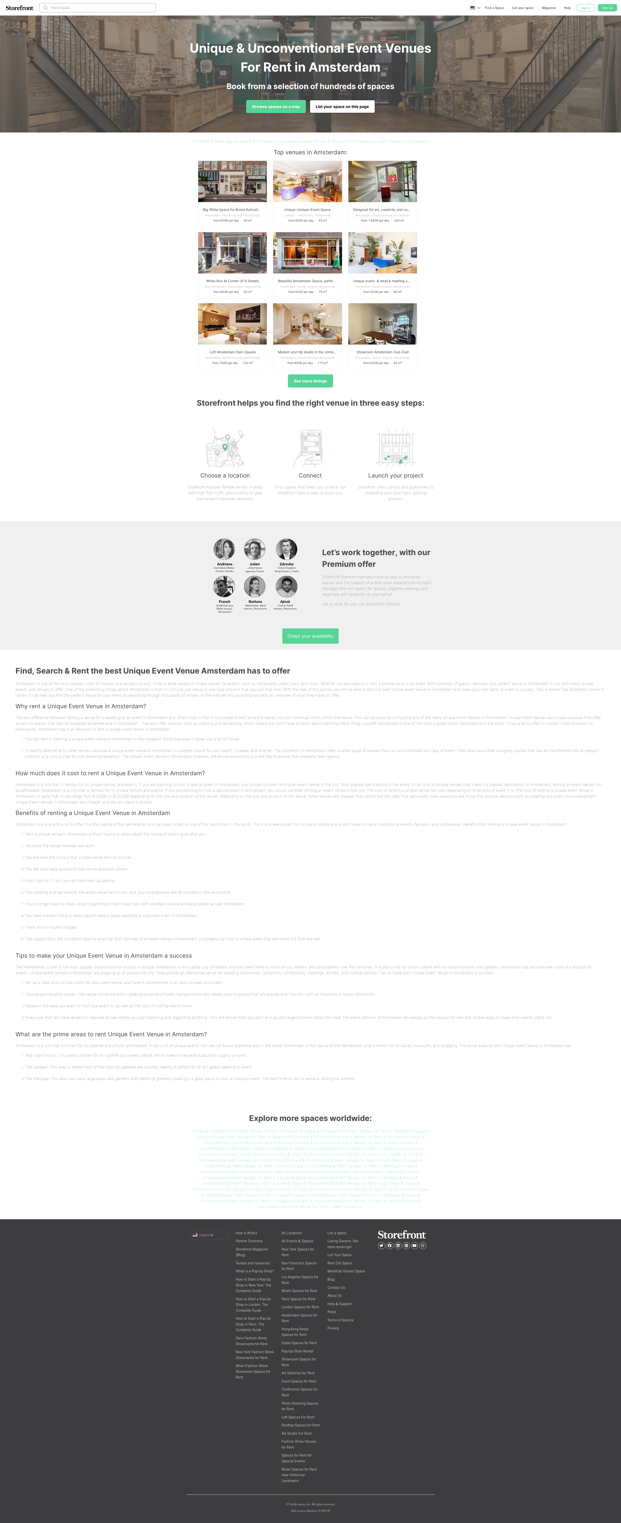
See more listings (310, 381)
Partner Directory (249, 1241)
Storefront (201, 141)
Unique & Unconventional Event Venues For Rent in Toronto (348, 1200)
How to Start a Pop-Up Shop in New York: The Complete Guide (253, 1285)
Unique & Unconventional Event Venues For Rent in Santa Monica (354, 1189)
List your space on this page (342, 106)
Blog (331, 1279)
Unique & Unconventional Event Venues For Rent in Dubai (347, 1142)
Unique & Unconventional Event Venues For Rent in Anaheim (245, 1130)
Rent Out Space (339, 1263)
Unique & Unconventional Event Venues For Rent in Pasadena (344, 1177)
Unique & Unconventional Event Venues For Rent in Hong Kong (347, 1148)
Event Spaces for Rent (299, 1381)
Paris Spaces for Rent (298, 1299)
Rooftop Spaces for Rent (301, 1425)
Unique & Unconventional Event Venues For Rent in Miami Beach (345, 1160)
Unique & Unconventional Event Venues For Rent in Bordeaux (350, 1136)
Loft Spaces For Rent (298, 1417)
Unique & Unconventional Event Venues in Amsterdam (379, 141)
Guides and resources (253, 1263)
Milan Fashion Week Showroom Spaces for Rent (253, 1371)
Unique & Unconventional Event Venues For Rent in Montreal (344, 1165)
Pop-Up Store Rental (297, 1351)
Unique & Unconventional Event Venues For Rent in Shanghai (346, 1195)
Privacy (333, 1328)
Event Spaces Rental (233, 141)
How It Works (246, 1233)
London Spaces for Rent (300, 1307)
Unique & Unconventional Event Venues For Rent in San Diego (345, 1183)
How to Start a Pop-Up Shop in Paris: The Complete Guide (253, 1324)
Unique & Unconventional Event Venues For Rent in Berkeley (356, 1130)
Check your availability (310, 636)
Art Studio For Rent (297, 1433)
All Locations (292, 1233)
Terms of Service (340, 1320)
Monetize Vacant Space (346, 1271)
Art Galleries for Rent (298, 1373)
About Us (334, 1295)
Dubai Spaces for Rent (299, 1343)
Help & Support (339, 1304)
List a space (336, 1233)
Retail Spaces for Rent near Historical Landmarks (299, 1475)
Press (331, 1312)
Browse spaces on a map (276, 106)
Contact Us (336, 1287)
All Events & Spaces (297, 1241)
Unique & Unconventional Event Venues (291, 141)
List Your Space (339, 1255)
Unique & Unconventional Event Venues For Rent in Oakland (348, 1171)
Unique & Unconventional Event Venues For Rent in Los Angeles (346, 1154)
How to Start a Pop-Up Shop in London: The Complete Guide (253, 1304)
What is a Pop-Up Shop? (255, 1271)
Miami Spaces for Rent (299, 1291)
